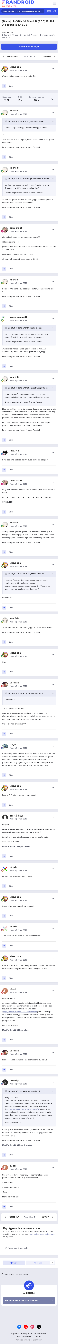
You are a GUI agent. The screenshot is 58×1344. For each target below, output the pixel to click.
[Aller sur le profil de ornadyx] (5, 1082)
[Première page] (4, 56)
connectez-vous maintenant (42, 1234)
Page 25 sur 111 (30, 56)
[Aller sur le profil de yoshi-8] (5, 112)
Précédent (12, 56)
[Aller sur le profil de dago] (5, 746)
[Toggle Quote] (6, 121)
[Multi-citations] (4, 86)
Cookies (37, 1336)
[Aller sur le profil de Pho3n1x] (5, 452)
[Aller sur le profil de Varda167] (5, 684)
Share (15, 1263)
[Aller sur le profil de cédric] (5, 869)
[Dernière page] (54, 56)
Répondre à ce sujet (29, 46)
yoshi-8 (9, 32)
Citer (11, 86)
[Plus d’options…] (53, 68)
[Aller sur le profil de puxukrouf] (5, 230)
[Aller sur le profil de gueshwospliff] (5, 319)
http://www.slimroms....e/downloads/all (20, 1012)
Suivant (47, 56)
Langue (13, 1333)
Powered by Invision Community (29, 1340)
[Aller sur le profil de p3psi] (5, 991)
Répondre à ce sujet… (17, 1248)
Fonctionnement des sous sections (21, 1300)
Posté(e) (18, 70)
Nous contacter (24, 1336)
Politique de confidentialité (33, 1333)
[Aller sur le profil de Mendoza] (5, 69)
